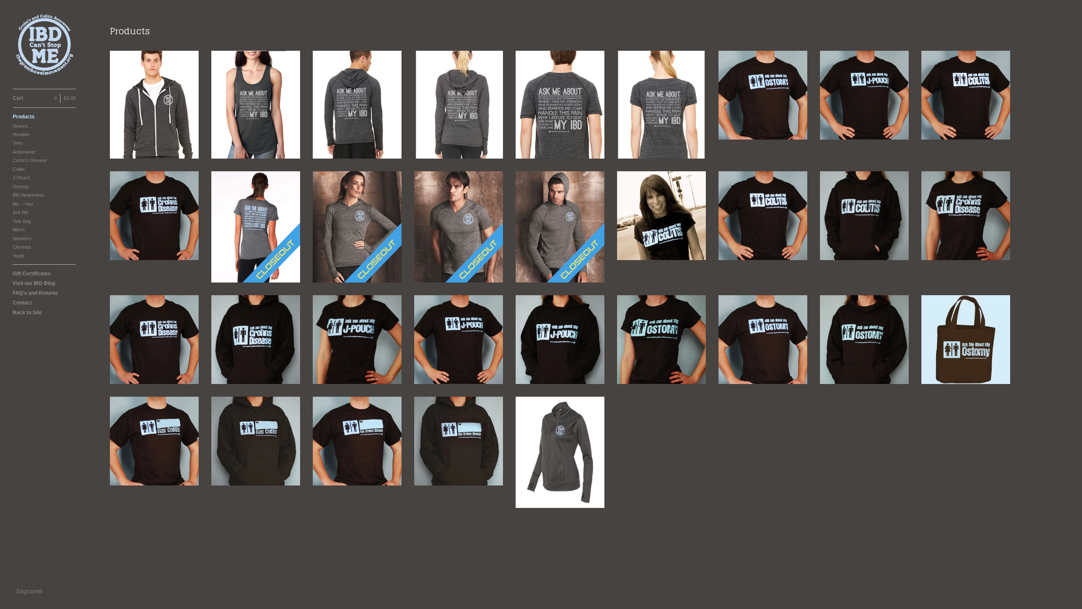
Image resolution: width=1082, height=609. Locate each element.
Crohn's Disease (30, 160)
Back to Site (27, 312)
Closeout (22, 247)
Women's (22, 238)
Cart (44, 98)
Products (24, 117)
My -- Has (23, 203)
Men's (19, 229)
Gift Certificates (32, 274)
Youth (18, 255)
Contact (22, 303)
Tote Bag (22, 221)
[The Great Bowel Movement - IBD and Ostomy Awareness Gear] (44, 44)
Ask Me (20, 212)
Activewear (24, 151)
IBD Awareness (28, 195)
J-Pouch (21, 177)
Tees (18, 142)
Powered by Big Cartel (29, 591)
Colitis (19, 169)
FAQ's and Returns (35, 293)
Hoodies (21, 134)
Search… (22, 126)
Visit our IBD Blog (34, 283)
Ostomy (21, 186)
